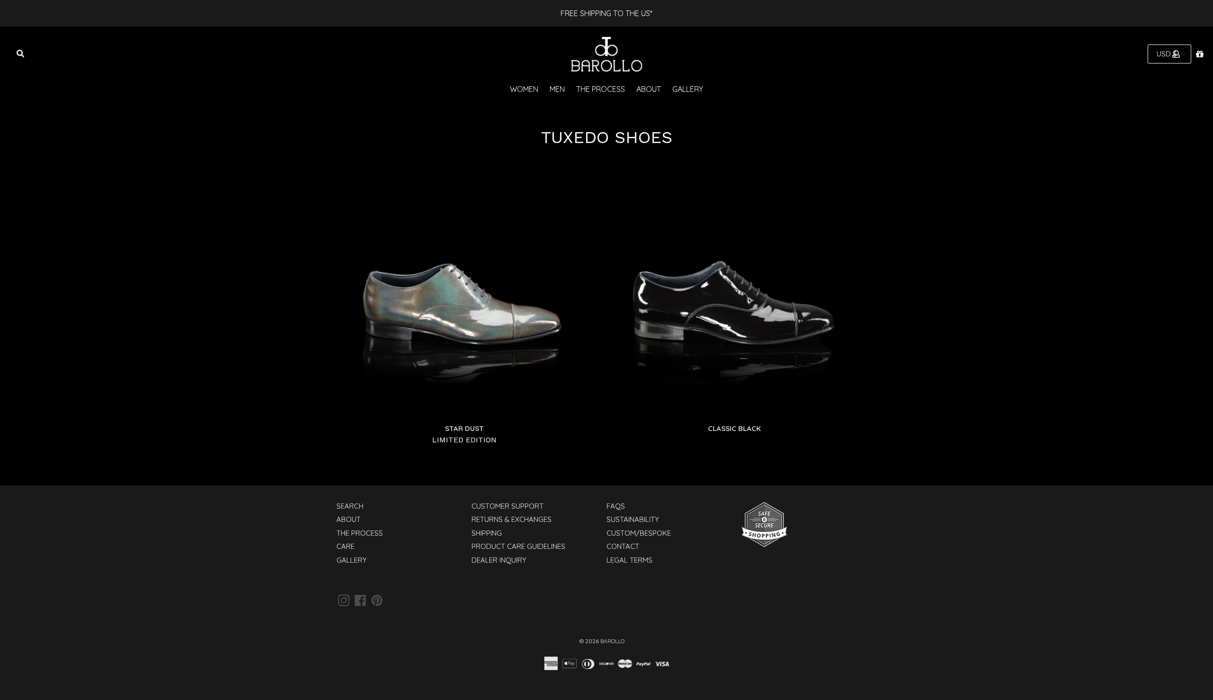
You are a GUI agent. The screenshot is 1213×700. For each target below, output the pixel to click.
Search (349, 506)
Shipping (486, 533)
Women (524, 89)
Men (557, 89)
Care (345, 546)
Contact (622, 546)
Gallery (687, 89)
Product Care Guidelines (518, 546)
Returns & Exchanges (511, 519)
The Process (600, 89)
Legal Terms (629, 560)
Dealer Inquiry (498, 560)
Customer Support (507, 506)
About (648, 89)
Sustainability (632, 519)
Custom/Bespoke (638, 533)
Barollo (612, 641)
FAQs (615, 506)
